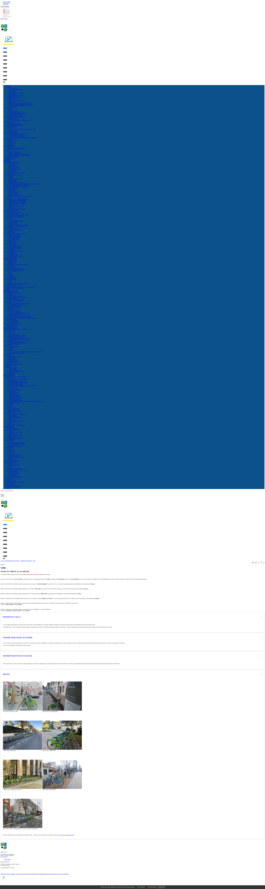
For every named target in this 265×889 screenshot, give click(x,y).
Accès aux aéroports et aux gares (16, 229)
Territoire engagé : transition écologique (14, 288)
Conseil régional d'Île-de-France (16, 114)
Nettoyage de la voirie (13, 205)
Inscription (11, 466)
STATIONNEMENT (10, 232)
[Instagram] (5, 71)
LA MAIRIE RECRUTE (11, 292)
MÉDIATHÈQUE (10, 439)
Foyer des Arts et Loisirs (14, 472)
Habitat (10, 177)
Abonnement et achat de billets (15, 432)
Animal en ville (12, 244)
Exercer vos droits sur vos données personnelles (19, 155)
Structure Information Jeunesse (15, 417)
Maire (10, 109)
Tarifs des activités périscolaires (15, 400)
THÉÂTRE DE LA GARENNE (13, 430)
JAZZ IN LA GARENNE (12, 461)
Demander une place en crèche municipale (18, 381)
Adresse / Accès (12, 463)
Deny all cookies (152, 887)
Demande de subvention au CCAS (16, 336)
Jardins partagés (12, 277)
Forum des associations (11, 480)
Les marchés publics (13, 320)
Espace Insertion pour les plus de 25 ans (17, 304)
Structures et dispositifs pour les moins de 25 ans (19, 303)
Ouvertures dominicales (14, 314)
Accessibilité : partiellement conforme (17, 874)
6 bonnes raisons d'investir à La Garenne (17, 297)
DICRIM (11, 176)
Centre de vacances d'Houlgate (15, 477)
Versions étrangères (5, 6)
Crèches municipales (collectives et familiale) (18, 379)
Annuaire (11, 309)
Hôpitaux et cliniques (13, 360)
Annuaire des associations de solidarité (17, 335)
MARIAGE (8, 423)
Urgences (11, 218)
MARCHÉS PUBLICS (11, 319)
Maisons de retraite (13, 372)
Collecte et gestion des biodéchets (16, 268)
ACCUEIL (8, 86)
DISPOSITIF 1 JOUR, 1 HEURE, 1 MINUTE (16, 329)
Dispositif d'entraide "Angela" (15, 300)
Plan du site (59, 874)
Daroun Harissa (12, 142)
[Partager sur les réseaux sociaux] (263, 562)
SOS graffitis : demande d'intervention (17, 208)
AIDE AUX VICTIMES (11, 365)
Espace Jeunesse (12, 415)
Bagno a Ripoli (12, 145)
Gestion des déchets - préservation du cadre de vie (17, 264)
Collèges (11, 405)
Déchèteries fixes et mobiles (15, 195)
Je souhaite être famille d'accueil (16, 251)
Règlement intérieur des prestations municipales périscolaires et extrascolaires (25, 401)
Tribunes (11, 99)
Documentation (12, 249)
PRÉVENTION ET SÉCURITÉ (13, 217)
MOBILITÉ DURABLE (11, 279)
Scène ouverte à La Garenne (12, 487)
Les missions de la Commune (15, 247)
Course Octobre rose (10, 478)
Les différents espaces (13, 444)
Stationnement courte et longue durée (17, 233)
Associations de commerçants (15, 311)
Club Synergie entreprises (14, 295)
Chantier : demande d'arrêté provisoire (17, 200)
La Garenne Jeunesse (13, 416)
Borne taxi (11, 231)
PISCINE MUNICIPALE (11, 462)
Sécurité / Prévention (13, 257)
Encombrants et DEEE (14, 192)
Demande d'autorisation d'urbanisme (17, 182)
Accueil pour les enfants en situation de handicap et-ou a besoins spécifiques (25, 351)
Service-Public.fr (9, 159)
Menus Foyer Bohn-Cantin (15, 370)
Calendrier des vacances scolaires (16, 397)
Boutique (11, 458)
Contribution (48, 874)
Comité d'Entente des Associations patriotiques (19, 134)
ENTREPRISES (9, 294)
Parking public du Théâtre (14, 438)
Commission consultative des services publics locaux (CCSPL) (22, 129)
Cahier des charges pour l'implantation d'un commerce (20, 316)
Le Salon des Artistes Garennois (16, 446)
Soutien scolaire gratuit (14, 393)
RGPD (7, 150)
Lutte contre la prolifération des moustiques (18, 226)
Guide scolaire (12, 420)
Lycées (10, 406)
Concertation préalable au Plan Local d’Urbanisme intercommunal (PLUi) (25, 183)
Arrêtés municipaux (10, 252)
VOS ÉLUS (8, 108)
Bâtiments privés (12, 263)
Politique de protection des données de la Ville (19, 154)
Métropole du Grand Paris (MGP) (16, 147)
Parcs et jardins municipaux (15, 212)
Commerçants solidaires (11, 298)
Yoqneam (11, 144)
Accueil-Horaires (12, 88)
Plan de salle (11, 433)
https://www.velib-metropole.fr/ (67, 835)
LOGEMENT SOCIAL (11, 340)
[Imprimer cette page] (256, 562)
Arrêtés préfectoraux (13, 106)
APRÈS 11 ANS (9, 403)
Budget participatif (13, 130)
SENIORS (8, 366)
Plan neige (11, 207)
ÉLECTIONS (9, 121)
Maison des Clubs (13, 474)
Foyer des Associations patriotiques (16, 135)
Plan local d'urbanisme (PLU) (15, 175)
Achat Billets (11, 449)
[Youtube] (5, 67)
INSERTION (9, 302)
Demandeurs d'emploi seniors (15, 306)
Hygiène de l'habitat (13, 223)
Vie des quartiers (12, 170)
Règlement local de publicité (15, 178)
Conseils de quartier (13, 126)
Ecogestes (8, 289)
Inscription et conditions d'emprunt (16, 442)
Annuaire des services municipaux (16, 93)
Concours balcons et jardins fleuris (16, 216)
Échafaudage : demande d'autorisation (17, 203)
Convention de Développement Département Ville (20, 120)
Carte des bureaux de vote (14, 123)
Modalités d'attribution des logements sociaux (19, 341)
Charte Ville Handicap (14, 346)
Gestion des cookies (5, 874)
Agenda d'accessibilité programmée (16, 352)
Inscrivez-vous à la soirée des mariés (17, 425)
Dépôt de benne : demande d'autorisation (18, 201)
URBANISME (9, 173)
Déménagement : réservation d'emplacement (18, 198)
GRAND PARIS (10, 146)
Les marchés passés (13, 323)
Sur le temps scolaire (13, 392)
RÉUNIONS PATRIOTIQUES (13, 132)
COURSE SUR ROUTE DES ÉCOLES (15, 482)
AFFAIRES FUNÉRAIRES (12, 156)
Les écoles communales (14, 389)
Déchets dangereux (13, 191)
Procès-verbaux (12, 101)
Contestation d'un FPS (14, 242)
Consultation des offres (14, 321)
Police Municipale (13, 219)
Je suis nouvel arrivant (13, 164)
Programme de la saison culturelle (16, 437)
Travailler (11, 350)
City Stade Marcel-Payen (14, 476)
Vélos (10, 280)
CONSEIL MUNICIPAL (11, 96)
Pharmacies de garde (13, 361)
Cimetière (11, 275)
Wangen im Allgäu (13, 140)
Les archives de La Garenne (15, 169)
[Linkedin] (5, 79)
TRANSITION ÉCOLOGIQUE (12, 560)
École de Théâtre (9, 483)
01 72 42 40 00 (4, 856)
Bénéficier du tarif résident (14, 234)
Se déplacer (11, 347)
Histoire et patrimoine (13, 167)
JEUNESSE (8, 412)
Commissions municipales (14, 98)
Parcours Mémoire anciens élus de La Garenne (19, 215)
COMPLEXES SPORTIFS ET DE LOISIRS (16, 469)
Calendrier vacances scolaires (15, 411)
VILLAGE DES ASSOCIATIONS (14, 485)
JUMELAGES (9, 139)
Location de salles (13, 436)
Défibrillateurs (12, 359)
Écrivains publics (10, 374)
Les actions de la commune (15, 248)
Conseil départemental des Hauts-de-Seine (18, 113)
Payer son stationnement (14, 237)
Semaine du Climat (10, 285)
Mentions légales (29, 874)
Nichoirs (11, 272)
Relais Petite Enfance (13, 380)
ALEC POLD (12, 260)
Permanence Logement (14, 344)
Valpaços (11, 141)
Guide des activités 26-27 (11, 484)
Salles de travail (12, 407)
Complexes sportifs (13, 471)
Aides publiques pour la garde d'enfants (17, 386)
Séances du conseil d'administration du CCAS (19, 338)
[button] (132, 617)
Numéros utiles (12, 357)
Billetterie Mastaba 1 (13, 459)
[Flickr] (5, 75)
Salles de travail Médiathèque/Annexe (17, 443)
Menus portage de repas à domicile (16, 371)
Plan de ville (11, 165)
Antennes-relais (12, 181)
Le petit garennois (13, 422)
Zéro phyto (11, 274)
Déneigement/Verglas (13, 254)
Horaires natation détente (14, 464)
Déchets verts (12, 190)
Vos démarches (12, 391)
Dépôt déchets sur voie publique (16, 256)
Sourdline (11, 354)
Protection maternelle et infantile (16, 384)
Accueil (10, 431)
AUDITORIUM (9, 447)
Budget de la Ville (13, 118)
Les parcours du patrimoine (12, 210)
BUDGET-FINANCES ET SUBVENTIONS (16, 116)
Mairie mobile (12, 91)
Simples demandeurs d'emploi (15, 305)
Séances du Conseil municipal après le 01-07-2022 (20, 104)
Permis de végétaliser (13, 213)
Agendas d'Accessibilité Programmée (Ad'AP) (19, 313)
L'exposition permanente (14, 456)
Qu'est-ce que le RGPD (14, 151)
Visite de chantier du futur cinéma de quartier (18, 185)
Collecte (10, 265)
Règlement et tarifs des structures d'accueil (18, 382)
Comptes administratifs (14, 119)
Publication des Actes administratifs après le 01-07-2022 (21, 105)
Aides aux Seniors (13, 369)
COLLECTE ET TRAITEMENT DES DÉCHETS (17, 186)
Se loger (10, 349)
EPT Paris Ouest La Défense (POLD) (17, 149)
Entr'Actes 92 (12, 451)
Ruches (10, 273)
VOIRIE (8, 197)
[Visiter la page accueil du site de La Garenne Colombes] (19, 508)
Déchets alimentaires (13, 188)
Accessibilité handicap (14, 239)
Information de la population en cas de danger (19, 224)
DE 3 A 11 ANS (9, 387)
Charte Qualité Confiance (14, 310)
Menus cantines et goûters (14, 398)
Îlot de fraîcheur (12, 278)
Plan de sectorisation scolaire (15, 390)
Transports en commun (14, 228)
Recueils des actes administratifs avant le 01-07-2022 (20, 103)
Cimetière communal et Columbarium (17, 172)
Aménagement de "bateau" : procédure (17, 202)
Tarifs (10, 467)
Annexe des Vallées (13, 90)
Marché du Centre (13, 326)
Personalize (161, 887)
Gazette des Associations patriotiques (17, 136)
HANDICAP (9, 345)
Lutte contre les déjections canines (16, 206)
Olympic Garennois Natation (15, 468)
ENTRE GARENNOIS (11, 157)
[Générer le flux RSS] (258, 562)
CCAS (10, 331)
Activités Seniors (12, 367)
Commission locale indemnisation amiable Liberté (20, 315)
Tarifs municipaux (13, 94)
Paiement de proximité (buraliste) (16, 95)
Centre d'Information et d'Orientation (17, 413)
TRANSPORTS (9, 227)
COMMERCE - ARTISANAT (13, 308)
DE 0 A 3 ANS (9, 377)
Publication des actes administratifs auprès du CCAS (20, 339)
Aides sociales (12, 333)
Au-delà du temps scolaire (14, 395)
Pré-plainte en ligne (13, 222)
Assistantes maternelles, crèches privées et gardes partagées (22, 385)
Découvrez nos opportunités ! (15, 293)
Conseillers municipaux (14, 111)
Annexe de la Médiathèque (15, 408)
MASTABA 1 (9, 452)
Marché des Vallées (13, 325)
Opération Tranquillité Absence (15, 221)
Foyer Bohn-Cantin (13, 473)
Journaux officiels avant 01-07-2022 (17, 100)
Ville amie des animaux (11, 243)
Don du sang (11, 362)
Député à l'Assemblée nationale (15, 115)
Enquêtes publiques (13, 180)
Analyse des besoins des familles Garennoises (16, 376)
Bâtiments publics (13, 262)
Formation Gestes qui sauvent (15, 356)
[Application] (4, 82)
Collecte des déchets (13, 187)
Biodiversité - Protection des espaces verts (15, 269)
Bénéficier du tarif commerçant (15, 236)
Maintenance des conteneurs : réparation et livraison (20, 196)
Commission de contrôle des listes (16, 124)
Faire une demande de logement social (17, 343)
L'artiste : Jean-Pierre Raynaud (15, 454)
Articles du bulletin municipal (15, 246)
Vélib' (10, 282)
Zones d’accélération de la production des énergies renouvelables (20, 287)
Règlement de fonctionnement (15, 434)
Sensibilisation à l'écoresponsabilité (13, 284)
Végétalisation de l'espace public (16, 270)
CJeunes (10, 418)
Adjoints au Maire (13, 110)
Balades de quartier (13, 131)
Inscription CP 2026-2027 (14, 402)
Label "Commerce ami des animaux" (17, 299)
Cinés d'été (8, 479)
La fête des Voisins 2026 (11, 161)
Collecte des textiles (13, 193)
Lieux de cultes (12, 171)
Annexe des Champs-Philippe (15, 89)
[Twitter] (5, 63)
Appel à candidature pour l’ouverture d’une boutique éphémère (22, 318)
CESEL (10, 127)
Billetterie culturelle (10, 427)
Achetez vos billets (13, 428)
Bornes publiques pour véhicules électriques (18, 283)
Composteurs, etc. (13, 267)
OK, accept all (141, 887)
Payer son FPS (12, 241)
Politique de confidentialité (14, 152)
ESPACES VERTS (10, 211)
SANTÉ (8, 355)
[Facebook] (5, 60)
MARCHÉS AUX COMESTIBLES (14, 324)
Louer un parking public (14, 238)
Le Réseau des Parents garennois (16, 421)
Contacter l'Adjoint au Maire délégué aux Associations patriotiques (23, 137)
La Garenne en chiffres (14, 166)
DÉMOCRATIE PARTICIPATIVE (14, 125)
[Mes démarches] (8, 44)
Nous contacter (7, 859)
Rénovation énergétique (11, 259)
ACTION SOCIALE (10, 330)
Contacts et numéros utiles (14, 396)
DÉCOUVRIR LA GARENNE (13, 162)
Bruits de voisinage (13, 253)
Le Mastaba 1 (12, 453)
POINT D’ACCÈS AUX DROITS (14, 364)
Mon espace (54, 874)
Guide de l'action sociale (14, 334)
